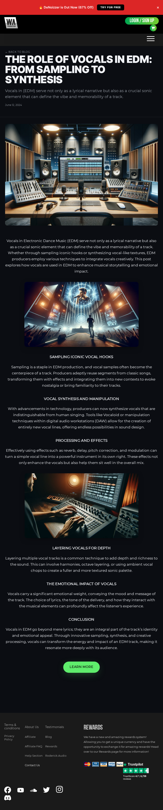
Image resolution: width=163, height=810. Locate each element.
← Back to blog (17, 52)
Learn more (81, 667)
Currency (153, 28)
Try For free (110, 7)
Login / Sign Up (142, 20)
